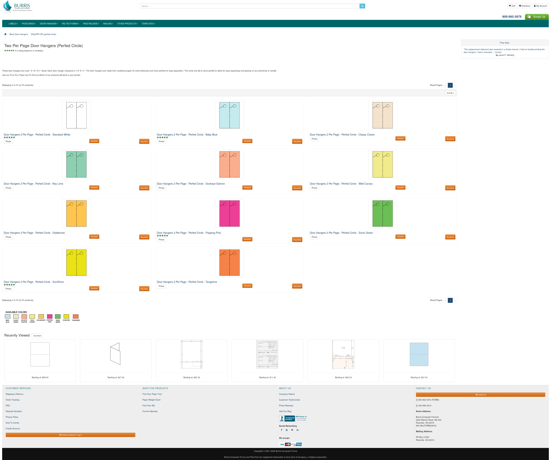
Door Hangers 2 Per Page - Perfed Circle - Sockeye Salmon (191, 183)
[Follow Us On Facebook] (281, 429)
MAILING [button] (107, 23)
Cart (513, 5)
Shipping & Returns (14, 394)
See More (37, 335)
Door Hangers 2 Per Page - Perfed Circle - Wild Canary (341, 183)
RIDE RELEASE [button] (90, 23)
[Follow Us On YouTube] (286, 429)
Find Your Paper (17, 75)
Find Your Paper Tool (152, 394)
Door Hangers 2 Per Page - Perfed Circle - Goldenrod (34, 232)
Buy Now (144, 141)
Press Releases (286, 405)
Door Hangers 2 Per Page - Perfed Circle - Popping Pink (189, 232)
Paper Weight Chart (151, 399)
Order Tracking (12, 399)
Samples (94, 141)
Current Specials (150, 411)
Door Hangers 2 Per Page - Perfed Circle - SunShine (34, 282)
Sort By (450, 93)
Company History (287, 394)
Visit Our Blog (285, 411)
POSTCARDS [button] (28, 23)
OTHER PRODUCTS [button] (126, 23)
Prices (8, 141)
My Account (541, 5)
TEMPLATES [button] (148, 23)
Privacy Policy (12, 416)
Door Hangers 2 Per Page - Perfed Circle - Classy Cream (342, 134)
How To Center (12, 422)
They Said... (505, 42)
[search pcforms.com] (362, 6)
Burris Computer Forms (286, 451)
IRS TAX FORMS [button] (69, 23)
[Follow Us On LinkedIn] (297, 429)
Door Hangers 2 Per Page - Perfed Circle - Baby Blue (187, 134)
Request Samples (14, 411)
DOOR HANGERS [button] (48, 23)
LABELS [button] (12, 23)
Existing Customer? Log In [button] (71, 435)
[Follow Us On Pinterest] (292, 429)
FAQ (8, 405)
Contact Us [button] (481, 394)
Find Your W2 (148, 405)
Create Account (13, 428)
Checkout (525, 5)
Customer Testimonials (289, 399)
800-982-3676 (512, 16)
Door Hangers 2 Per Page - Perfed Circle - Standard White (37, 134)
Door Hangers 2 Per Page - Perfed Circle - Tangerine (187, 282)
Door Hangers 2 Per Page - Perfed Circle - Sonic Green (341, 232)
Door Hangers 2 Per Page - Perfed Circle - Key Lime (33, 183)
